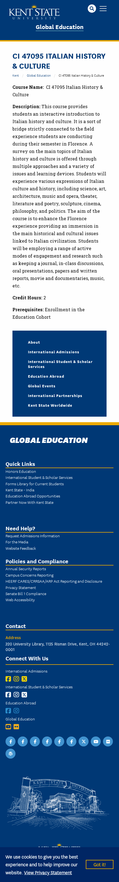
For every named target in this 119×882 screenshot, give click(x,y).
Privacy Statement (21, 587)
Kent (15, 75)
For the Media (17, 542)
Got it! (100, 864)
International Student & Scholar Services (60, 364)
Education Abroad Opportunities (33, 496)
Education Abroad (46, 375)
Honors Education (21, 471)
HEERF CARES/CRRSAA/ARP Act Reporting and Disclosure (54, 581)
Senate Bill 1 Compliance (26, 593)
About (34, 341)
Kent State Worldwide (50, 405)
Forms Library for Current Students (35, 484)
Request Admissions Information (33, 536)
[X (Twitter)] (26, 679)
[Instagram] (18, 679)
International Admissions (53, 351)
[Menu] (103, 9)
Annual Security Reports (26, 568)
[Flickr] (18, 727)
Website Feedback (21, 548)
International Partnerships (55, 395)
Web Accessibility (20, 599)
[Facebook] (10, 679)
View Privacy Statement (48, 872)
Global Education (60, 26)
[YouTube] (10, 727)
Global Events (42, 385)
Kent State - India (20, 490)
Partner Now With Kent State (29, 502)
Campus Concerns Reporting (29, 575)
